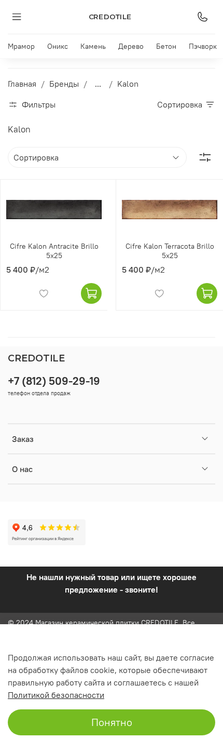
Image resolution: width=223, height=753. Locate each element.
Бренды (64, 83)
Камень (93, 46)
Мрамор (21, 46)
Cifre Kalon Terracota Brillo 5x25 (170, 250)
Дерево (131, 46)
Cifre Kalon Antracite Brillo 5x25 (54, 250)
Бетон (166, 46)
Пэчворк (203, 46)
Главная (22, 83)
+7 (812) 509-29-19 (54, 381)
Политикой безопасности (56, 695)
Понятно (111, 722)
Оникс (57, 46)
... (98, 83)
